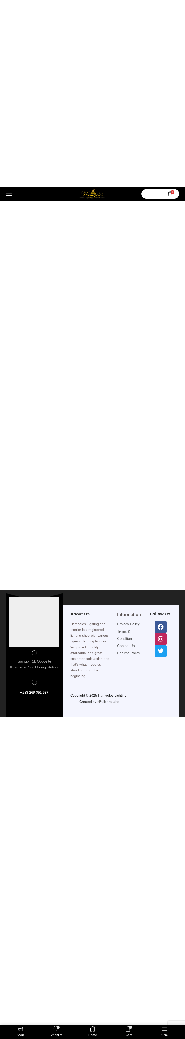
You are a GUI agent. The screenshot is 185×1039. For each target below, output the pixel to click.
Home (61, 214)
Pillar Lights (122, 214)
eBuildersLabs (108, 853)
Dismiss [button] (119, 3)
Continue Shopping (34, 546)
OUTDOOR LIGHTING (89, 214)
